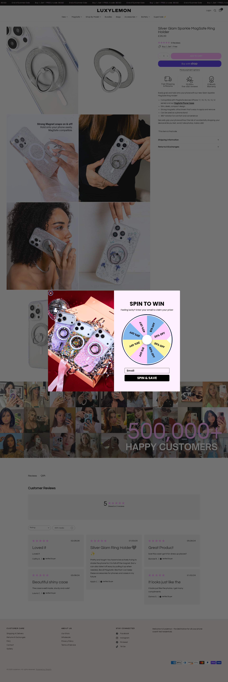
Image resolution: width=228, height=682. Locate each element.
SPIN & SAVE (147, 378)
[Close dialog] (51, 293)
